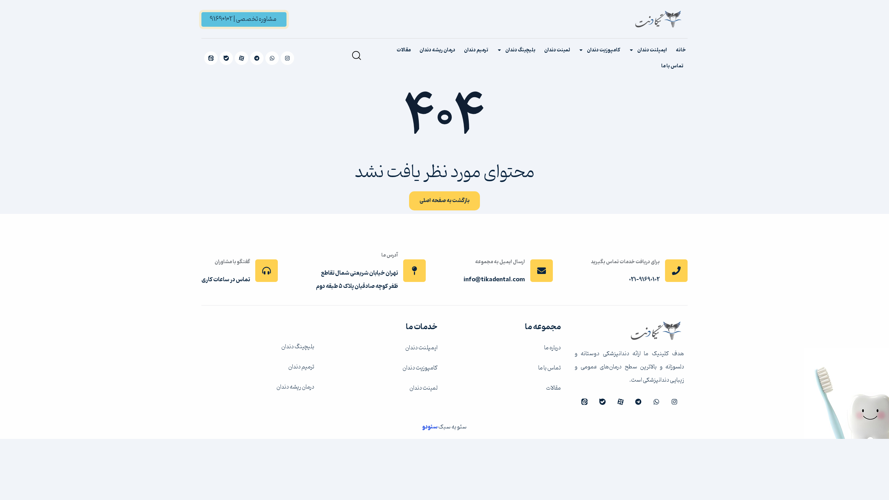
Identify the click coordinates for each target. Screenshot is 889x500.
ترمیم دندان (476, 50)
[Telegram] (257, 58)
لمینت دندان (557, 50)
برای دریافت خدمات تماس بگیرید (625, 262)
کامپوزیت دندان (603, 50)
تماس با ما (672, 66)
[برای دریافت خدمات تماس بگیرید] (676, 270)
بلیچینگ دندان (520, 50)
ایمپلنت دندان (652, 50)
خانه (681, 50)
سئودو (430, 427)
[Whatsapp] (272, 58)
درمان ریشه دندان (437, 50)
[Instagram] (287, 58)
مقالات (404, 50)
